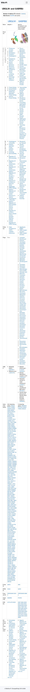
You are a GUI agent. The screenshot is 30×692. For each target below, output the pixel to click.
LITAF (14, 488)
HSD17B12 (10, 476)
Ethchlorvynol (23, 239)
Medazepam (22, 350)
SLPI (13, 542)
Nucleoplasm (12, 53)
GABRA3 (9, 463)
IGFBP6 (9, 479)
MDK (8, 493)
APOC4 (13, 411)
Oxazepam (22, 285)
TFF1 (13, 554)
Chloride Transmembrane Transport (23, 192)
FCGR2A (14, 457)
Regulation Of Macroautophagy (12, 158)
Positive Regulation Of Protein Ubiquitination (12, 168)
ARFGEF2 (24, 405)
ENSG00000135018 (11, 594)
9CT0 (22, 613)
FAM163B (9, 454)
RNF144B (9, 529)
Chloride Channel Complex (22, 62)
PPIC (11, 517)
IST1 (12, 482)
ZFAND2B (9, 578)
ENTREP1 (9, 449)
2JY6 (11, 602)
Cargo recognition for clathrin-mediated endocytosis (12, 230)
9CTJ (25, 613)
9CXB (19, 616)
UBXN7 (13, 572)
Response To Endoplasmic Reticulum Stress (12, 183)
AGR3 (8, 410)
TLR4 (13, 556)
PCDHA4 (14, 511)
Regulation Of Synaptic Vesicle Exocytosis (23, 651)
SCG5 (8, 536)
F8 (15, 452)
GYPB (8, 473)
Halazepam (22, 279)
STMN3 (9, 551)
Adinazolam (22, 266)
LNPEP (9, 490)
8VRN (19, 611)
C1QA (13, 416)
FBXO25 (9, 457)
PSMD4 (9, 523)
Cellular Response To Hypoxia (12, 195)
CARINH (9, 421)
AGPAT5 (9, 408)
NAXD (8, 500)
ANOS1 (12, 410)
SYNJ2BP (9, 553)
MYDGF (13, 499)
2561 (19, 584)
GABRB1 (9, 464)
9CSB (19, 613)
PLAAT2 (14, 514)
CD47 (11, 422)
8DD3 (22, 608)
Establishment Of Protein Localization (23, 656)
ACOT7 (9, 407)
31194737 (22, 369)
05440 (8, 589)
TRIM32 (9, 566)
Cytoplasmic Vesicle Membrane (23, 54)
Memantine (22, 291)
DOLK (8, 446)
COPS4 (14, 434)
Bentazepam (23, 362)
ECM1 (12, 446)
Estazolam (22, 300)
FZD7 (12, 460)
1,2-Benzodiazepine (23, 346)
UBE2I (9, 569)
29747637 (22, 391)
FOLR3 (9, 460)
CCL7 (8, 422)
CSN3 (8, 436)
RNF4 (8, 530)
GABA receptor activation (23, 230)
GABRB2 (22, 21)
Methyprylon (22, 294)
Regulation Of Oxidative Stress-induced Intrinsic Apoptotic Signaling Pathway (12, 215)
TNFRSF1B (10, 563)
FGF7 (8, 458)
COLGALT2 (10, 433)
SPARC (13, 548)
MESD (11, 493)
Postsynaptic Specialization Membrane (23, 78)
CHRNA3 (13, 427)
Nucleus (11, 51)
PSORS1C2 (10, 524)
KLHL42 (13, 485)
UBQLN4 (9, 571)
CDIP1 (13, 424)
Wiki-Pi (4, 2)
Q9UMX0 (9, 598)
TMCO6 (9, 557)
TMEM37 (9, 559)
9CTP (19, 614)
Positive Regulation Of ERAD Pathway (12, 222)
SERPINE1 (10, 538)
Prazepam (22, 321)
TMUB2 (9, 560)
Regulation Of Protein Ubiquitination (12, 162)
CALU (14, 419)
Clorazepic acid (23, 272)
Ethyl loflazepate (22, 311)
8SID (22, 610)
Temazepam (22, 242)
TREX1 (9, 565)
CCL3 (13, 421)
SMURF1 (9, 547)
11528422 (23, 13)
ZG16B (9, 580)
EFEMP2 (9, 448)
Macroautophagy (12, 154)
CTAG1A (14, 437)
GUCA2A (9, 472)
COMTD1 (9, 434)
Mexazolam (22, 364)
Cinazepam (22, 361)
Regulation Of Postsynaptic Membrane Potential (23, 174)
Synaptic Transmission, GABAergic (23, 168)
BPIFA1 (9, 416)
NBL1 (12, 500)
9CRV (25, 611)
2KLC (14, 602)
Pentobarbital (23, 251)
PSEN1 (9, 521)
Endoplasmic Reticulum (12, 59)
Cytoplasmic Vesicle (12, 70)
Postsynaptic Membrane (23, 68)
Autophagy (11, 152)
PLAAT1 (9, 514)
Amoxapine (22, 264)
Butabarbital (22, 243)
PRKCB (24, 407)
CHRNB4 (14, 428)
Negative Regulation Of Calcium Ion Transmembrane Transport (23, 635)
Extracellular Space (12, 642)
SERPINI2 (9, 539)
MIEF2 (12, 496)
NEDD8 (13, 502)
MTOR (8, 499)
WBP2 (12, 574)
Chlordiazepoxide (23, 262)
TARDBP (9, 554)
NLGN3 (12, 503)
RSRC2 (14, 532)
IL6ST (8, 482)
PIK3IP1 (13, 512)
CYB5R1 (9, 440)
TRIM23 (13, 565)
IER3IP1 (14, 478)
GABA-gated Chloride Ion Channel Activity (23, 121)
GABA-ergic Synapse (22, 74)
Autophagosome (12, 56)
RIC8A (13, 527)
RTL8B (12, 533)
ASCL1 (11, 413)
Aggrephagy (12, 186)
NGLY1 (9, 503)
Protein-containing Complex (11, 74)
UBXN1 (14, 571)
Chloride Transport (22, 145)
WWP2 (13, 575)
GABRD (14, 466)
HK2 (14, 475)
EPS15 (9, 451)
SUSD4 (13, 551)
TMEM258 (14, 557)
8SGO (25, 608)
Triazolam (22, 287)
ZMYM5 (13, 580)
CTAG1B (9, 439)
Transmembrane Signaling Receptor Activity (23, 90)
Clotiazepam (23, 317)
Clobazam (22, 252)
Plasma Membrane (11, 64)
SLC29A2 (9, 542)
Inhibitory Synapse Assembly (22, 197)
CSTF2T (9, 437)
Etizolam (22, 336)
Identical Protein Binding (12, 97)
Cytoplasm (11, 54)
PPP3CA (20, 407)
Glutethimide (23, 305)
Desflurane (22, 297)
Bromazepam (23, 315)
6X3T (19, 604)
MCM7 (13, 491)
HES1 (8, 475)
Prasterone (22, 327)
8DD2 (19, 608)
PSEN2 (13, 521)
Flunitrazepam (23, 309)
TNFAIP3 (13, 560)
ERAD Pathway (12, 188)
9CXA (25, 614)
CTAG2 (14, 439)
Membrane (11, 66)
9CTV (22, 614)
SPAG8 (9, 548)
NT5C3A (9, 506)
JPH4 (13, 484)
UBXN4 (9, 572)
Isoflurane (22, 276)
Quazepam (22, 323)
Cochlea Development (23, 188)
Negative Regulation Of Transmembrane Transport (23, 622)
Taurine (21, 329)
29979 (8, 584)
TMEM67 (14, 559)
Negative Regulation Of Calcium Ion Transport (23, 642)
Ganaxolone (22, 330)
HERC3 (12, 473)
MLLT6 (9, 497)
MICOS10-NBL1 (11, 494)
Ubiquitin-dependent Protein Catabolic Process (11, 147)
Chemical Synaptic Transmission (23, 155)
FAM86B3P (10, 455)
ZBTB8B (13, 577)
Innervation (22, 182)
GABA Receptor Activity (22, 116)
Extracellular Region (12, 620)
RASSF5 (9, 527)
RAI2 (8, 526)
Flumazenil (22, 299)
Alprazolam (22, 258)
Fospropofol (22, 332)
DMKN (9, 445)
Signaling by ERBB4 (22, 227)
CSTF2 (12, 436)
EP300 (14, 449)
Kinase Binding (12, 89)
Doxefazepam (23, 353)
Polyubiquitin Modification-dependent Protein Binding (12, 93)
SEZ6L (14, 539)
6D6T (19, 602)
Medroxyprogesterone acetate (23, 269)
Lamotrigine (22, 267)
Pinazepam (22, 349)
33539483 (22, 401)
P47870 (20, 598)
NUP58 (13, 506)
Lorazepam (22, 237)
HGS (12, 475)
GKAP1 (9, 469)
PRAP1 (9, 518)
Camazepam (23, 306)
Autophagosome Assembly (12, 142)
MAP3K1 (9, 491)
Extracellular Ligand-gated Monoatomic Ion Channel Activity (23, 105)
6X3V (25, 604)
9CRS (22, 611)
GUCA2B (14, 472)
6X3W (19, 605)
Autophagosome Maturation (12, 199)
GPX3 (8, 470)
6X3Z (25, 605)
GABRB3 (9, 466)
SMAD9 (9, 544)
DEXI (12, 443)
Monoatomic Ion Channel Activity (22, 99)
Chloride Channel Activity (21, 111)
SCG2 (12, 535)
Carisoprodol (23, 255)
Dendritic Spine (23, 65)
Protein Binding (12, 87)
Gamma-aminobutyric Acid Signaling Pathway (23, 150)
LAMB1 (12, 487)
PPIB (8, 517)
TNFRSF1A (10, 562)
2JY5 (8, 602)
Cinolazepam (23, 324)
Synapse (22, 66)
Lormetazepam (23, 355)
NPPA (12, 505)
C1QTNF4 (9, 419)
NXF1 (8, 508)
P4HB (15, 508)
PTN (15, 524)
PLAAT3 (9, 515)
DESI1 (9, 443)
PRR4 (14, 520)
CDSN (8, 425)
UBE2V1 (13, 569)
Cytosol (11, 62)
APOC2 (9, 411)
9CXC (22, 616)
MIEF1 (9, 496)
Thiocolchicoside (23, 338)
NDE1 (15, 500)
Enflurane (22, 240)
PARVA (9, 509)
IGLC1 (8, 481)
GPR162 (13, 469)
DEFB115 (13, 442)
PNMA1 (14, 515)
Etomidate (22, 248)
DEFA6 (9, 442)
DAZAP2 (14, 440)
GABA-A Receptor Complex (22, 83)
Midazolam (22, 273)
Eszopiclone (22, 257)
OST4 (11, 508)
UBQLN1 (12, 21)
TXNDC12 (14, 566)
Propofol (22, 281)
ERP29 (9, 452)
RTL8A (9, 533)
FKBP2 (12, 458)
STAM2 (12, 550)
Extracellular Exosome (23, 71)
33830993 (22, 371)
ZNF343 (9, 581)
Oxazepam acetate (22, 358)
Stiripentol (22, 335)
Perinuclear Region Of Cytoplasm (11, 78)
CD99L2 (9, 424)
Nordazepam (23, 356)
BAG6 (12, 415)
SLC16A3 (12, 541)
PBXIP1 (13, 509)
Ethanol (21, 288)
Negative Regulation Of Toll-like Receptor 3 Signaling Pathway (12, 175)
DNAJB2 (13, 445)
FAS (14, 455)
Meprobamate (23, 254)
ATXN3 (9, 415)
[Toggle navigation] (26, 2)
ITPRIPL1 (9, 484)
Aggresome (11, 68)
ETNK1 (13, 452)
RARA (11, 526)
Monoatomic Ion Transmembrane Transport (23, 160)
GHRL (11, 467)
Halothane (22, 296)
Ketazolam (22, 320)
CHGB (8, 427)
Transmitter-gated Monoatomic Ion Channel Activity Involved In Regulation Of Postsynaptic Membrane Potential (23, 131)
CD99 (14, 422)
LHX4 (11, 488)
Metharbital (22, 260)
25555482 (22, 377)
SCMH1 (12, 536)
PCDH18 (9, 511)
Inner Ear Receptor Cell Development (23, 179)
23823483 (11, 369)
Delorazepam (23, 308)
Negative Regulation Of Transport (12, 191)
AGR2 (13, 408)
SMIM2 (9, 545)
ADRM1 (13, 407)
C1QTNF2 (9, 418)
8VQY (24, 610)
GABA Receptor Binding (22, 627)
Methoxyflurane (23, 290)
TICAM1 (9, 556)
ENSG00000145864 (22, 594)
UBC (15, 568)
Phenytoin (22, 246)
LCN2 (8, 488)
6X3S (25, 602)
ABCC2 (13, 405)
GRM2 (12, 470)
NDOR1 (9, 502)
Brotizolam (22, 333)
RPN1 (11, 530)
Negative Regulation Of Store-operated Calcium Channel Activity (12, 205)
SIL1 (8, 541)
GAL (8, 467)
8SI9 (19, 610)
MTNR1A (13, 497)
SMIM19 (14, 544)
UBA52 (9, 568)
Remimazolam (23, 344)
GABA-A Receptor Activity (22, 95)
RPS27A (9, 532)
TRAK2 (20, 408)
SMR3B (13, 545)
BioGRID (12, 15)
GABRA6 (14, 463)
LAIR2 (8, 487)
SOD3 (13, 547)
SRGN (8, 550)
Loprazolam (22, 352)
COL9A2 (14, 431)
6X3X (22, 605)
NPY (15, 505)
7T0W (22, 607)
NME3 (8, 505)
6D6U (22, 602)
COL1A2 (9, 431)
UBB (12, 568)
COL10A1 (13, 430)
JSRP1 (9, 485)
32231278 (12, 372)
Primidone (22, 278)
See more (10, 677)
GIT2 (14, 467)
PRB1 (12, 518)
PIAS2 (9, 512)
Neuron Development (23, 164)
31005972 (22, 385)
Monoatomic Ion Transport (23, 142)
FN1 (15, 458)
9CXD (25, 616)
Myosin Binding (23, 631)
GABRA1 (9, 461)
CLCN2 (9, 430)
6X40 (19, 607)
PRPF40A (9, 520)
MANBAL (13, 490)
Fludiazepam (23, 318)
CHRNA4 (9, 428)
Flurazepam (22, 275)
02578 (19, 589)
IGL (12, 479)
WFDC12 (9, 575)
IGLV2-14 (13, 481)
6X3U (22, 604)
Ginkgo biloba (23, 303)
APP (8, 413)
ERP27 (13, 451)
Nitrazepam (22, 326)
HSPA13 (9, 478)
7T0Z (25, 607)
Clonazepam (23, 293)
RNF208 (14, 529)
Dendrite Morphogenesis (23, 646)
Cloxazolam (22, 314)
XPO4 (8, 577)
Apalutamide (23, 342)
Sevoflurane (22, 302)
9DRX (19, 617)
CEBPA (12, 425)
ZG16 (14, 578)
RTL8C (9, 535)
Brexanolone (23, 341)
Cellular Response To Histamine (23, 185)
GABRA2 (14, 461)
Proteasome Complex (12, 49)
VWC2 (8, 574)
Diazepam (22, 284)
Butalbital (22, 245)
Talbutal (21, 249)
